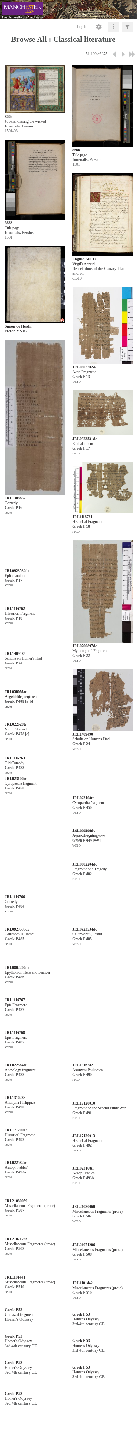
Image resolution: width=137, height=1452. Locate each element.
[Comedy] (35, 417)
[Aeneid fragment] (35, 1030)
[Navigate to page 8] (132, 54)
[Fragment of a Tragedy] (102, 1070)
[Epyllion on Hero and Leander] (35, 1274)
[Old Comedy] (35, 1181)
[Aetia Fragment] (103, 325)
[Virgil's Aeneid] (102, 214)
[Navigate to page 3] (123, 54)
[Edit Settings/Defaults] (98, 26)
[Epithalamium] (103, 413)
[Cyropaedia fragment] (35, 920)
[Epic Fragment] (69, 1306)
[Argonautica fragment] (35, 796)
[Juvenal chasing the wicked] (35, 89)
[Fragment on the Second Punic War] (102, 1405)
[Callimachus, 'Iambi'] (35, 1243)
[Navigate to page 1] (114, 54)
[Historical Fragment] (103, 488)
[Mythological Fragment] (103, 591)
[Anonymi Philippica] (102, 1369)
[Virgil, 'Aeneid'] (35, 1115)
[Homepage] (68, 9)
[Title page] (102, 106)
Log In (82, 27)
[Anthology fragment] (35, 1369)
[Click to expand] (127, 27)
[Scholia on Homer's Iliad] (35, 703)
